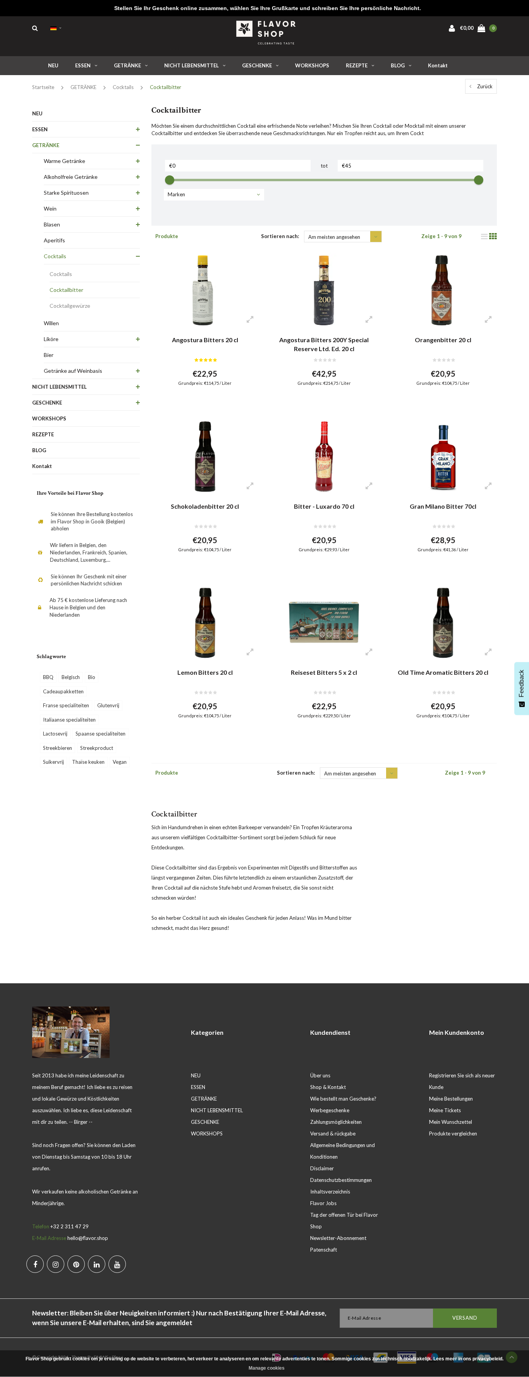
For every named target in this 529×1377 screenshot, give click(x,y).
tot (324, 166)
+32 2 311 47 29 (69, 1226)
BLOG (398, 65)
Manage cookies (267, 1368)
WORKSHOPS (312, 65)
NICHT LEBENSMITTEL (191, 65)
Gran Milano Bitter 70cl (443, 506)
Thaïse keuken (88, 762)
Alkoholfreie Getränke (71, 176)
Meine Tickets (445, 1110)
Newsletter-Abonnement (338, 1238)
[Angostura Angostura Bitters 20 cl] (205, 290)
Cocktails (123, 87)
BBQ (48, 677)
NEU (53, 65)
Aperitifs (54, 240)
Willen (51, 323)
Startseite (43, 87)
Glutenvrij (108, 705)
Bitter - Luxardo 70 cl (324, 506)
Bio (91, 677)
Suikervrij (53, 762)
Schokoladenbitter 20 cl (205, 506)
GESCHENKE (257, 65)
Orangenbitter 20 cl (443, 339)
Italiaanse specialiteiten (69, 720)
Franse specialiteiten (66, 705)
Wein (50, 208)
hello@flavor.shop (87, 1238)
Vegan (120, 762)
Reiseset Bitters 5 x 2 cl (324, 672)
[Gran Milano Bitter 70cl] (442, 456)
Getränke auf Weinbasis (73, 370)
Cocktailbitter (165, 87)
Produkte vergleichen (453, 1133)
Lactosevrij (55, 734)
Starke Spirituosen (66, 192)
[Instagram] (55, 1264)
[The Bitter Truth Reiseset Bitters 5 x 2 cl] (324, 622)
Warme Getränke (64, 161)
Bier (48, 355)
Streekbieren (57, 748)
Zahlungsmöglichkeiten (336, 1122)
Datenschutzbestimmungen (341, 1180)
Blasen (52, 224)
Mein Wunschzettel (450, 1122)
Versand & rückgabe (333, 1133)
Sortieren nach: (280, 236)
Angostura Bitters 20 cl (205, 339)
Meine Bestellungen (451, 1099)
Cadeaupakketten (63, 691)
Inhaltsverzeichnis (330, 1191)
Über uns (320, 1075)
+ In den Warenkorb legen (200, 402)
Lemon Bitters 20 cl (205, 672)
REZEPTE (357, 65)
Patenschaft (323, 1250)
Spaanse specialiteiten (100, 734)
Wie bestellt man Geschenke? (343, 1099)
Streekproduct (96, 748)
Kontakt (438, 65)
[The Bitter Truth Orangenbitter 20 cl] (442, 290)
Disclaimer (322, 1168)
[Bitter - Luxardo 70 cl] (324, 456)
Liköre (51, 339)
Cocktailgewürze (70, 305)
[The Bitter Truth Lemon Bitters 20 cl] (205, 622)
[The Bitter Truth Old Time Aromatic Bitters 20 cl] (442, 622)
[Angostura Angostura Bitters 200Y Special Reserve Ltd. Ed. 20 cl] (324, 290)
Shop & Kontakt (328, 1087)
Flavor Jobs (323, 1203)
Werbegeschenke (329, 1110)
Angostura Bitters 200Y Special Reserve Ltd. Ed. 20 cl (324, 344)
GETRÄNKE (127, 65)
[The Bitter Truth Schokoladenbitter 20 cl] (205, 456)
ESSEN (83, 65)
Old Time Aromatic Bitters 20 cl (443, 672)
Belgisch (71, 677)
